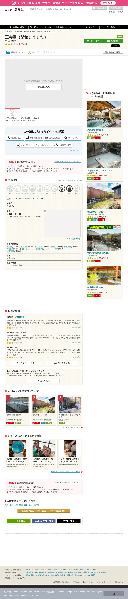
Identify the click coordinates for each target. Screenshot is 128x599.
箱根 (36, 572)
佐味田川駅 (40, 249)
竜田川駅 (67, 247)
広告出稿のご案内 (79, 582)
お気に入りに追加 (113, 52)
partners (50, 592)
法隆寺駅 (10, 251)
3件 (25, 44)
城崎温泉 (51, 572)
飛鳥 (16, 505)
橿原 (21, 505)
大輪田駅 (10, 249)
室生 (26, 505)
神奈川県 (29, 569)
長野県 (82, 569)
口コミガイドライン (96, 582)
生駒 (11, 505)
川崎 (32, 575)
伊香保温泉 (68, 572)
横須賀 (38, 575)
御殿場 (62, 575)
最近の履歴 (116, 8)
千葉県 (43, 569)
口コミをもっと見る (25, 363)
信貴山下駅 (23, 247)
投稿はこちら (43, 87)
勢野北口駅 (39, 247)
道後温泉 (77, 572)
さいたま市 (49, 575)
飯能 (57, 575)
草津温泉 (29, 572)
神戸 (93, 575)
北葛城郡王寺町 (27, 199)
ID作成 (120, 12)
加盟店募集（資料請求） (61, 582)
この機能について (74, 150)
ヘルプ (108, 582)
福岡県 (95, 569)
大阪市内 (70, 575)
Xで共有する (69, 521)
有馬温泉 (42, 572)
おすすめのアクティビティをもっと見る (65, 472)
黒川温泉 (85, 572)
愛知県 (89, 569)
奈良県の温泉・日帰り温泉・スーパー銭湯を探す (44, 511)
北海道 (76, 569)
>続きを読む (76, 328)
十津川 (36, 505)
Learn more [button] (34, 595)
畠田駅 (24, 249)
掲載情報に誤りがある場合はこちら (70, 180)
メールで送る (18, 521)
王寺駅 (9, 247)
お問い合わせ (118, 582)
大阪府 (69, 569)
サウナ (9, 265)
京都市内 (78, 575)
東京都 (63, 569)
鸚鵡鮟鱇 (20, 317)
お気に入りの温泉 (99, 8)
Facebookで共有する (44, 521)
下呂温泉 (59, 572)
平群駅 (55, 249)
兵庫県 (50, 569)
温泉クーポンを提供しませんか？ (67, 162)
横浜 (28, 575)
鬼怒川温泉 (101, 572)
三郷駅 (53, 247)
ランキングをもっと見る (71, 427)
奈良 (6, 505)
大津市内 (86, 575)
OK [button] (114, 594)
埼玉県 (37, 569)
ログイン (112, 12)
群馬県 (56, 569)
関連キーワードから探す (15, 578)
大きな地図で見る (74, 239)
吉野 (30, 505)
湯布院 (93, 572)
